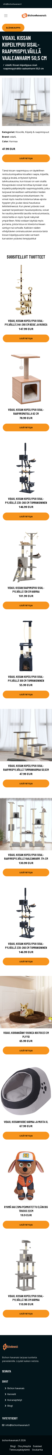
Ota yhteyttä (24, 1446)
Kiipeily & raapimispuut (37, 132)
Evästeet (37, 1446)
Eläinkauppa (13, 27)
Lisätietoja (26, 158)
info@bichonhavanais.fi (12, 4)
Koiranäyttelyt (14, 1400)
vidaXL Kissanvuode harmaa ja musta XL (26, 1121)
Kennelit (11, 1394)
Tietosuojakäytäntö (19, 1449)
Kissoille (20, 132)
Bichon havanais (15, 1388)
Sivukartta (37, 1449)
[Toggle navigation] (6, 15)
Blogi (10, 1405)
